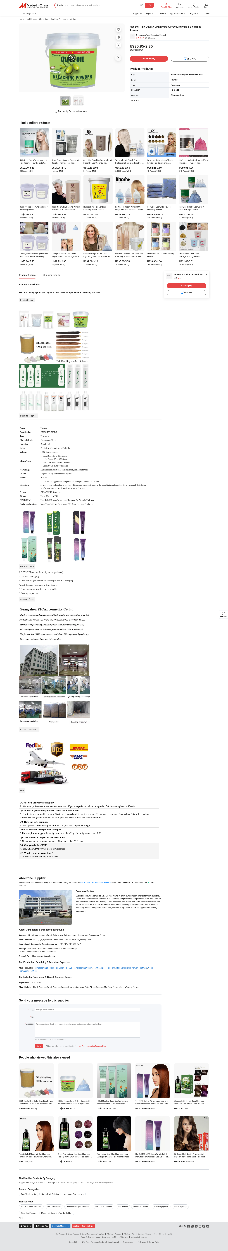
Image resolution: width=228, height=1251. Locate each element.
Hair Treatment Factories (31, 1206)
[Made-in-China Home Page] (33, 5)
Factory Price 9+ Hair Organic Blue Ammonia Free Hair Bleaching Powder (34, 255)
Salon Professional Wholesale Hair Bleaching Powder (34, 208)
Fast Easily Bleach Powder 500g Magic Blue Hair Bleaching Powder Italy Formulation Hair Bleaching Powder (129, 208)
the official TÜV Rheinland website (95, 882)
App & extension (176, 13)
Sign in (206, 7)
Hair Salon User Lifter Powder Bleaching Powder (159, 208)
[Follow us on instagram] (196, 1226)
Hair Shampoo (99, 967)
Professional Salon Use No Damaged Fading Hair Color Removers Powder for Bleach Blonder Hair (191, 255)
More (21, 1218)
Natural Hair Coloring (50, 1194)
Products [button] (61, 5)
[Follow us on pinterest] (203, 1226)
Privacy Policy (154, 1242)
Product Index (159, 1234)
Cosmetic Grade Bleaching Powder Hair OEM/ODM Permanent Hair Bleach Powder (66, 208)
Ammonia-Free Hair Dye (74, 1194)
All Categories (28, 13)
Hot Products (60, 1234)
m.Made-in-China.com (120, 1237)
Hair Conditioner (123, 967)
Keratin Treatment (139, 967)
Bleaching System (161, 1206)
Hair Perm (111, 967)
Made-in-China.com (103, 1237)
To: (32, 1017)
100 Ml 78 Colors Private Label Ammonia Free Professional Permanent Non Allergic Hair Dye (152, 1104)
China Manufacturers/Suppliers (93, 1234)
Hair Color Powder (140, 1206)
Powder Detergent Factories (77, 1206)
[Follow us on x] (192, 1226)
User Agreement (128, 1242)
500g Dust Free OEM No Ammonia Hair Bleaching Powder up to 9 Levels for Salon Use (34, 162)
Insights (169, 1234)
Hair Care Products (58, 19)
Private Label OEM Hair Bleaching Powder (160, 255)
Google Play (41, 1226)
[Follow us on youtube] (200, 1226)
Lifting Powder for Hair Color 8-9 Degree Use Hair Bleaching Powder (66, 255)
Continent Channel (144, 1234)
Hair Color (59, 967)
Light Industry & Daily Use (37, 19)
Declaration (142, 1242)
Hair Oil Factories (54, 1206)
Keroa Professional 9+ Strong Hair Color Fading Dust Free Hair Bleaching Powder (65, 162)
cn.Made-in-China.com (139, 1237)
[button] (142, 5)
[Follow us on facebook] (188, 1226)
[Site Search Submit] (149, 5)
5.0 (177, 278)
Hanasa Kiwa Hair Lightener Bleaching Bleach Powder (94, 208)
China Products (73, 1234)
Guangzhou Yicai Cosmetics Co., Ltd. (151, 35)
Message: (30, 1024)
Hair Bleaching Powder (44, 967)
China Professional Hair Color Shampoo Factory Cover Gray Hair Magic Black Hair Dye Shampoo (75, 1157)
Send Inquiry (149, 58)
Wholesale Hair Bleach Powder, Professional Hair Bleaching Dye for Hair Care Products (129, 162)
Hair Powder (123, 1206)
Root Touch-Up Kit (28, 1194)
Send (39, 1046)
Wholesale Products (114, 1234)
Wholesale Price (129, 1234)
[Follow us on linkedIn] (207, 1226)
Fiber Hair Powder (28, 1213)
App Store (25, 1226)
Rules (207, 13)
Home (21, 19)
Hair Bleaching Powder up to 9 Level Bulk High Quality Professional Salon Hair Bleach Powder (191, 208)
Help (162, 13)
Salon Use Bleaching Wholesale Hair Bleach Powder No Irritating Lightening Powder (97, 162)
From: (31, 1010)
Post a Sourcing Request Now (92, 1046)
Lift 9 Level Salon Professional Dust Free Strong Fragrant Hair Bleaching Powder (193, 162)
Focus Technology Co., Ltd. (95, 1242)
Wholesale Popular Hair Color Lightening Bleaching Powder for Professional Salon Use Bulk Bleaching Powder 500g (96, 255)
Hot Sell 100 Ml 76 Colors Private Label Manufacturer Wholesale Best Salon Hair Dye (151, 1157)
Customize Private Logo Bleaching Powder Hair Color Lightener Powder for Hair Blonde (161, 162)
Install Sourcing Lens (84, 1226)
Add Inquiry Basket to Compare (72, 111)
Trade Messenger (60, 1226)
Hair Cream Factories (103, 1206)
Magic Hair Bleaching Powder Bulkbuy (56, 1213)
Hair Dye (72, 19)
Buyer (148, 13)
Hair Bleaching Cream (82, 967)
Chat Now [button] (191, 59)
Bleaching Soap (180, 1206)
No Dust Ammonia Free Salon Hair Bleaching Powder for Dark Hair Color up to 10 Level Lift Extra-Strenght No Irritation (129, 255)
